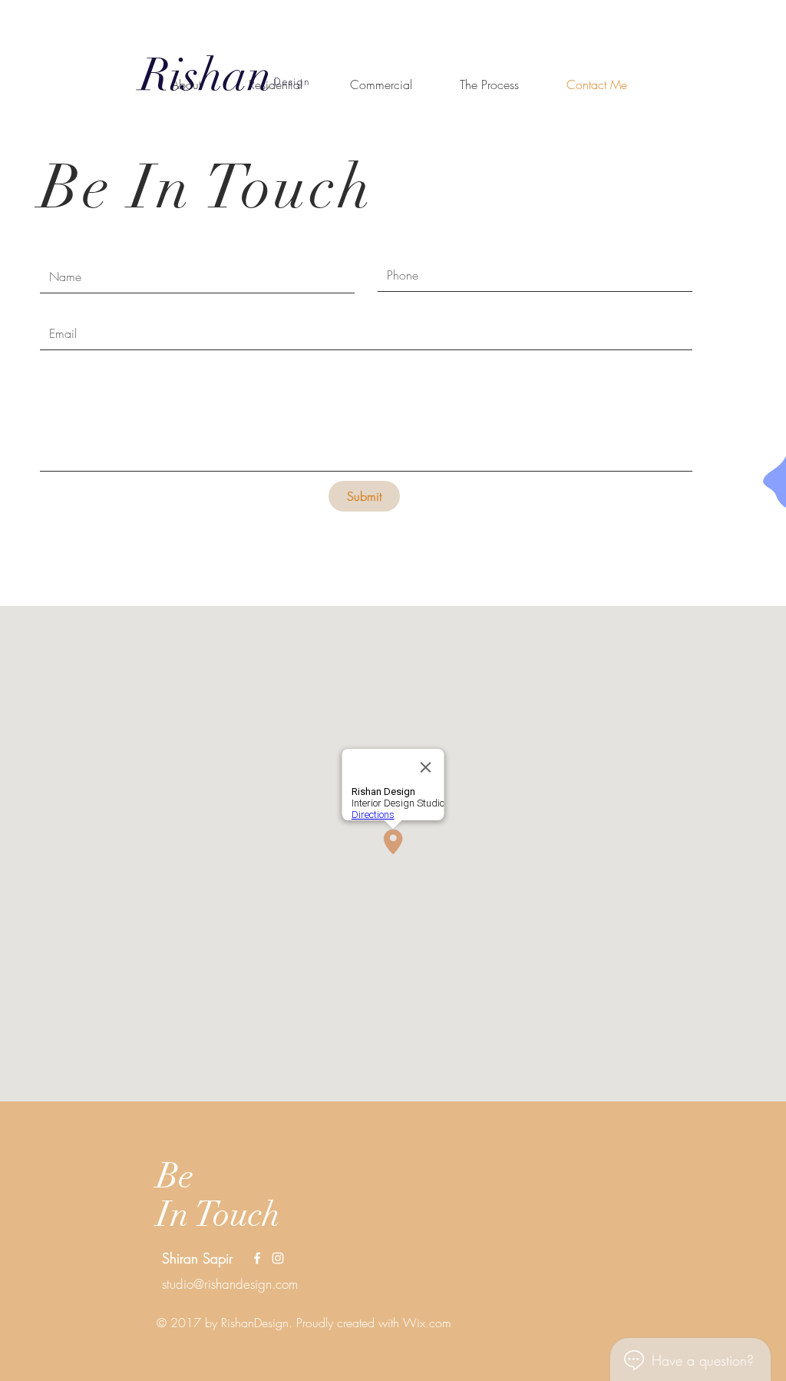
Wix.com (427, 1322)
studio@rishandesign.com (230, 1284)
